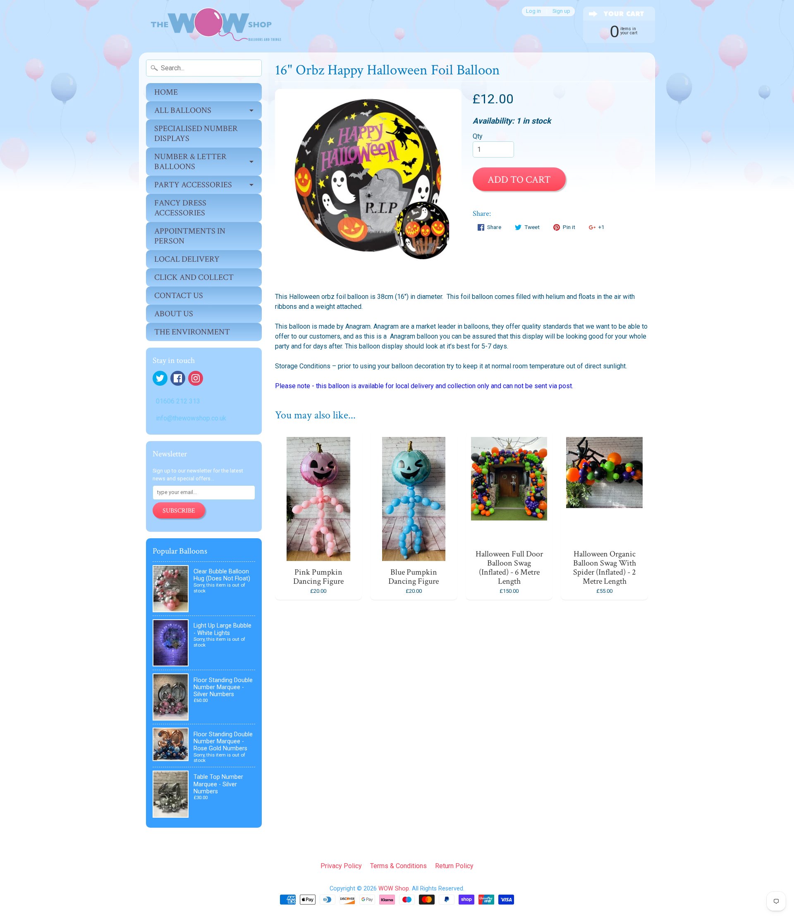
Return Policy (454, 866)
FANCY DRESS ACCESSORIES (180, 208)
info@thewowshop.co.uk (191, 418)
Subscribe (179, 510)
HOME (166, 92)
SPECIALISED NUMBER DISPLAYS (196, 133)
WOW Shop (393, 888)
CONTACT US (178, 295)
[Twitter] (160, 378)
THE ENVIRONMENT (192, 332)
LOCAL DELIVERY (187, 259)
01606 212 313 (178, 401)
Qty (478, 136)
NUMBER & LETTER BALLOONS (190, 161)
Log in (533, 11)
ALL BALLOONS (182, 110)
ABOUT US (173, 313)
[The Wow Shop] (211, 26)
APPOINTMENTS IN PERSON (189, 236)
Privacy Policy (341, 866)
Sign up (561, 11)
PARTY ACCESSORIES (193, 184)
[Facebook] (177, 378)
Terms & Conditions (398, 866)
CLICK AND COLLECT (194, 277)
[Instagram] (195, 378)
